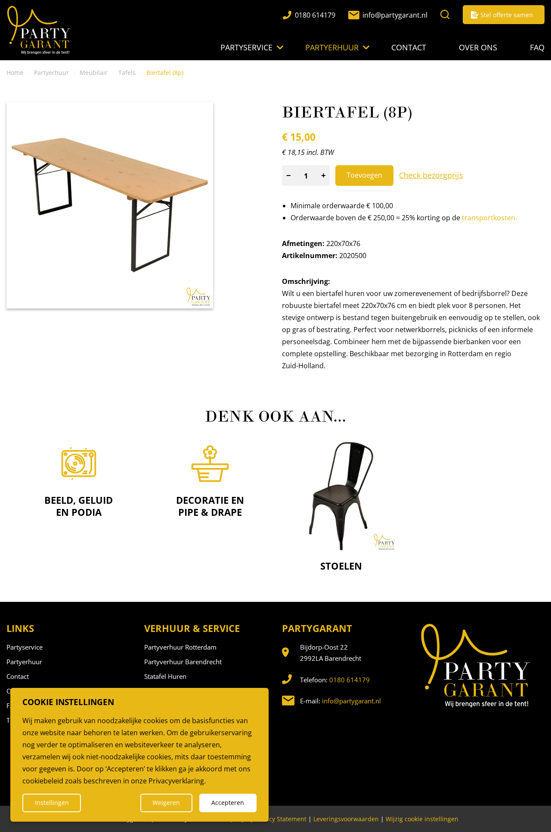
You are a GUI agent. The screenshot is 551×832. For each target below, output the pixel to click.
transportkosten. (489, 217)
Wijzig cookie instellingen (422, 819)
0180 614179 (349, 679)
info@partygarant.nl (351, 700)
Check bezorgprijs (431, 175)
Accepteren (227, 802)
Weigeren (166, 802)
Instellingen (52, 802)
